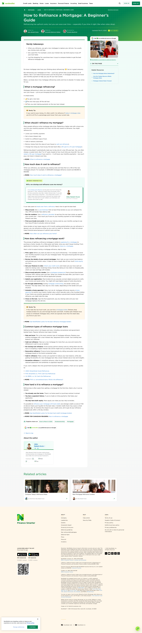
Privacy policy (109, 522)
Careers (63, 522)
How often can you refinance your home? (43, 233)
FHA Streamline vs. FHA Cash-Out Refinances (40, 373)
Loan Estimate (43, 210)
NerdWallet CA (81, 625)
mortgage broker (62, 309)
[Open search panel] (119, 3)
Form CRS (95, 589)
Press (62, 537)
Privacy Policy (73, 590)
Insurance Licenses (76, 568)
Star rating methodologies (69, 532)
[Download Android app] (33, 554)
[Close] (38, 619)
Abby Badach (39, 445)
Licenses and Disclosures (80, 560)
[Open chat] (137, 628)
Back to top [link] (29, 433)
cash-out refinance (62, 144)
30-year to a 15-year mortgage (72, 147)
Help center (86, 518)
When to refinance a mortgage (40, 159)
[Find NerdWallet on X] (106, 553)
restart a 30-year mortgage (32, 154)
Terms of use (108, 518)
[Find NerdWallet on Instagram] (112, 553)
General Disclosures (68, 591)
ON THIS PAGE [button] (97, 63)
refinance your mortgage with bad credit (47, 404)
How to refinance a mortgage (58, 416)
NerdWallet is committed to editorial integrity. (104, 59)
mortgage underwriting (55, 283)
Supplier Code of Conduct (112, 520)
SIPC (83, 587)
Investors (64, 541)
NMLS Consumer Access (67, 560)
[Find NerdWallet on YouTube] (109, 553)
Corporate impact (66, 525)
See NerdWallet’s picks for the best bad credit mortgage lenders (51, 413)
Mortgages (31, 9)
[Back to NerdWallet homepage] (25, 10)
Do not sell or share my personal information (114, 530)
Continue (33, 627)
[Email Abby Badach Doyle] (35, 448)
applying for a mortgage (69, 242)
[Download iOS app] (22, 554)
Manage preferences (18, 627)
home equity (79, 261)
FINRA (79, 587)
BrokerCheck (90, 591)
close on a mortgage (66, 246)
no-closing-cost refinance (35, 189)
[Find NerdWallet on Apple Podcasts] (115, 553)
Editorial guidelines (67, 529)
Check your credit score (51, 266)
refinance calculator (48, 214)
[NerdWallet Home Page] (8, 3)
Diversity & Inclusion (67, 527)
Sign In (126, 3)
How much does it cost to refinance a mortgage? (46, 175)
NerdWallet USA (68, 625)
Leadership (64, 520)
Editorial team (65, 534)
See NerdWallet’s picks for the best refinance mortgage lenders (50, 321)
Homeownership (60, 421)
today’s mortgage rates (72, 113)
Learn (39, 9)
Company (64, 518)
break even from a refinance (45, 206)
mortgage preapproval (58, 272)
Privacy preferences (111, 527)
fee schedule (77, 591)
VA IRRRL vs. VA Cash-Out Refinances (38, 376)
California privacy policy (112, 525)
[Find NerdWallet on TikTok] (118, 553)
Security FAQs (87, 520)
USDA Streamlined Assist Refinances (37, 371)
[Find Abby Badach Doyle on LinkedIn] (38, 448)
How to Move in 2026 (45, 421)
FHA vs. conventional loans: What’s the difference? (46, 379)
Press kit (63, 539)
